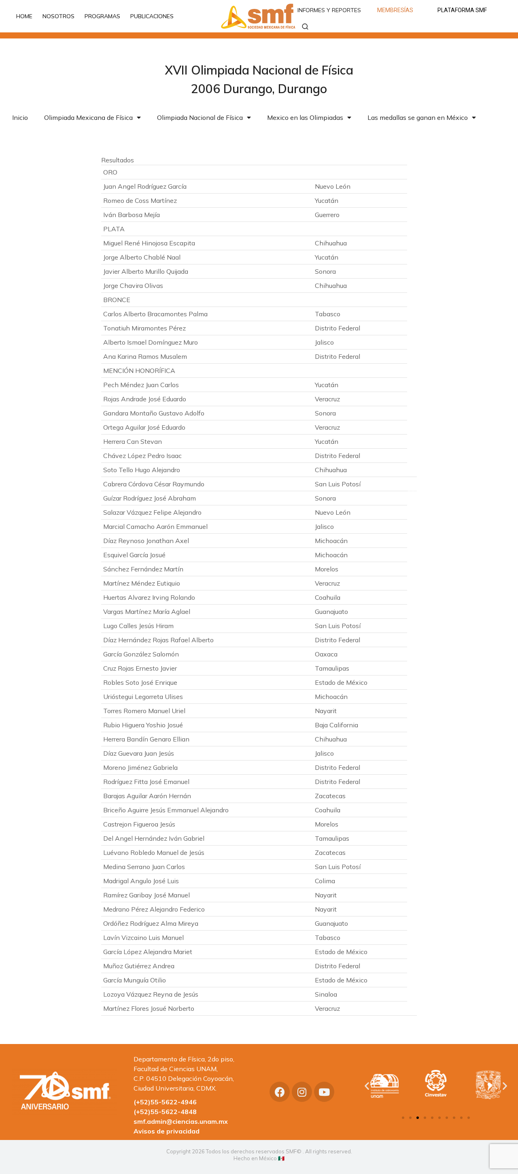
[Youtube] (324, 1092)
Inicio (20, 117)
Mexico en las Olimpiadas (305, 117)
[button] (403, 1117)
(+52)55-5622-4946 (165, 1102)
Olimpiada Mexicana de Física (88, 117)
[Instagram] (302, 1092)
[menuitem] (28, 16)
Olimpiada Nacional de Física (200, 117)
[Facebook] (280, 1092)
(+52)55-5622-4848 (165, 1112)
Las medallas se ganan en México (417, 117)
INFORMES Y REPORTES (329, 10)
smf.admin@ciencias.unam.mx (181, 1121)
